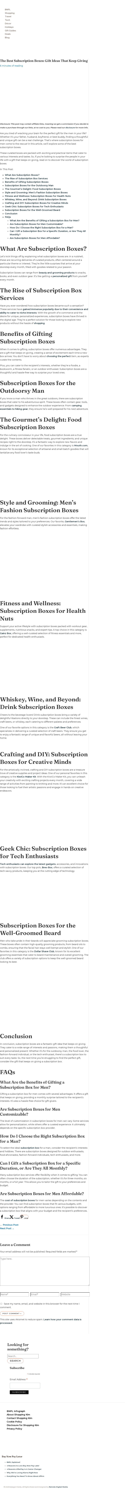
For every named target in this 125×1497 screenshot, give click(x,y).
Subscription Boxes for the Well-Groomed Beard (32, 210)
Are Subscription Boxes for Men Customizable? (36, 224)
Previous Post (9, 1225)
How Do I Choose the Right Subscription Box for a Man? (41, 227)
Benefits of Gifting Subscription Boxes (26, 182)
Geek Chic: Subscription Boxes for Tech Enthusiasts (34, 206)
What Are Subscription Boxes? (22, 175)
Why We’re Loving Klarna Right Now (22, 1473)
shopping (39, 323)
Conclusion (11, 213)
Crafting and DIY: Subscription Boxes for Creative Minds (36, 203)
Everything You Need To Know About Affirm (25, 1476)
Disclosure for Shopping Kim (23, 1425)
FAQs (8, 217)
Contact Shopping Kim (19, 1418)
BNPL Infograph (16, 1411)
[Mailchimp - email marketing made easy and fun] (42, 1394)
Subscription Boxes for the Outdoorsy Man (29, 185)
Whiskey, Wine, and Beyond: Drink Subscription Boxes (36, 199)
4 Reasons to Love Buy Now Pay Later (23, 1466)
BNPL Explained (13, 1462)
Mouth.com (81, 445)
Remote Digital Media (58, 1487)
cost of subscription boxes (20, 1200)
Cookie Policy (14, 1421)
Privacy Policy (14, 1428)
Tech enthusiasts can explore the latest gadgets (28, 864)
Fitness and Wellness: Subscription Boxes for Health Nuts (38, 196)
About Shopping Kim (18, 1414)
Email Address (19, 1380)
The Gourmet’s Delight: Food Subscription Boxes (33, 189)
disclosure (70, 127)
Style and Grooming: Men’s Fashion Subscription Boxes (36, 192)
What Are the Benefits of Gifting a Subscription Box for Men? (44, 220)
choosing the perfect (59, 356)
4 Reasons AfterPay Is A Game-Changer (24, 1469)
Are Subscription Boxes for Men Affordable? (35, 238)
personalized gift (62, 276)
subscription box (30, 1148)
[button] (1, 43)
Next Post (7, 1228)
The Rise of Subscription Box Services (26, 178)
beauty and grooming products (57, 272)
